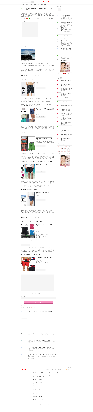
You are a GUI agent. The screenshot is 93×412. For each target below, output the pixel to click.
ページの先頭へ (68, 367)
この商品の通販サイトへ (41, 116)
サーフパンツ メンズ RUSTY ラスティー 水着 (44, 224)
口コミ (59, 148)
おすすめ (27, 307)
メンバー (69, 148)
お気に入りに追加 (51, 18)
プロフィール (65, 153)
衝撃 (65, 148)
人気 (67, 146)
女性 (61, 153)
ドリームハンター (30, 358)
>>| (41, 293)
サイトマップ (49, 375)
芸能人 (63, 148)
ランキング (33, 307)
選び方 (70, 146)
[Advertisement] (30, 29)
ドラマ (59, 151)
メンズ (23, 307)
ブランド (66, 151)
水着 (29, 307)
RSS (67, 369)
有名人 (63, 151)
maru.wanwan (29, 343)
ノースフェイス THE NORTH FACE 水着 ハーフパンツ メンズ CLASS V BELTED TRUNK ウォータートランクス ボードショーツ (45, 109)
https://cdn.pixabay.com (26, 60)
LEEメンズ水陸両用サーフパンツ (42, 192)
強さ (59, 153)
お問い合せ (48, 372)
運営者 (57, 372)
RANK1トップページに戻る (38, 302)
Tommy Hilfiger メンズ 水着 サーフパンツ (43, 257)
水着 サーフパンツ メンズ (40, 82)
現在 (69, 153)
